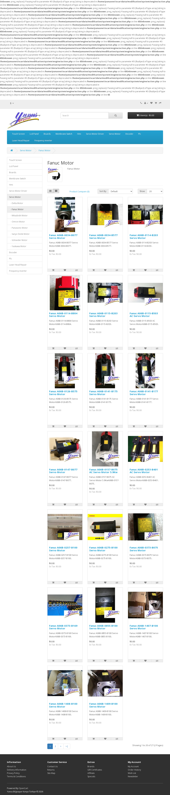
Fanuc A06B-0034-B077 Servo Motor (63, 236)
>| (67, 746)
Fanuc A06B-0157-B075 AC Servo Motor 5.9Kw (103, 471)
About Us (11, 766)
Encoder (129, 133)
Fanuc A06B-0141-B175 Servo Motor (103, 393)
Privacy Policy (13, 773)
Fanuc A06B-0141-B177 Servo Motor (144, 393)
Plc (139, 133)
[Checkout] (160, 103)
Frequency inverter (43, 140)
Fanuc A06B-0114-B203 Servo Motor (144, 236)
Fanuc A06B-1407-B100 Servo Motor (144, 627)
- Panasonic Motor (18, 227)
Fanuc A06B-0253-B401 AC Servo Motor (144, 471)
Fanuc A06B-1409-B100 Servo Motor (103, 705)
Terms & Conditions (16, 776)
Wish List (132, 773)
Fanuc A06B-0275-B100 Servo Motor (103, 549)
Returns (50, 769)
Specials (91, 776)
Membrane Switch (64, 133)
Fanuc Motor (44, 150)
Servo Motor (115, 133)
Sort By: (103, 191)
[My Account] (146, 103)
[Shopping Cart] (156, 103)
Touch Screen (18, 133)
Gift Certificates (94, 769)
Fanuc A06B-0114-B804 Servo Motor (63, 315)
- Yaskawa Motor (17, 246)
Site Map (51, 773)
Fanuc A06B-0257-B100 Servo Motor (63, 549)
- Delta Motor (16, 203)
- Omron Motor (17, 221)
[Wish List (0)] (151, 103)
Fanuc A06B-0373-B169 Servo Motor (63, 627)
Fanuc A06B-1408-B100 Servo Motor (63, 705)
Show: (142, 191)
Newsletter (133, 776)
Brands (90, 766)
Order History (134, 769)
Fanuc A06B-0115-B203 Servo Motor (103, 315)
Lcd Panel (34, 133)
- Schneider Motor (18, 240)
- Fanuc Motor (16, 209)
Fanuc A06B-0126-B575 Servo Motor (63, 393)
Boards (47, 133)
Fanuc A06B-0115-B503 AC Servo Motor (144, 315)
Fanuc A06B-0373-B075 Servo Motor (144, 549)
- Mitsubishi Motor (18, 215)
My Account (133, 766)
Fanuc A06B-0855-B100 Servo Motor (103, 627)
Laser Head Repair (21, 140)
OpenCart (23, 788)
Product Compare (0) (79, 191)
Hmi (79, 133)
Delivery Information (16, 769)
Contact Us (52, 766)
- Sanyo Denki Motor (19, 234)
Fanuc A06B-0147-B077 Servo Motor (63, 471)
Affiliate (91, 773)
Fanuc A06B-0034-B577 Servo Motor (103, 236)
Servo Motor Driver (95, 133)
